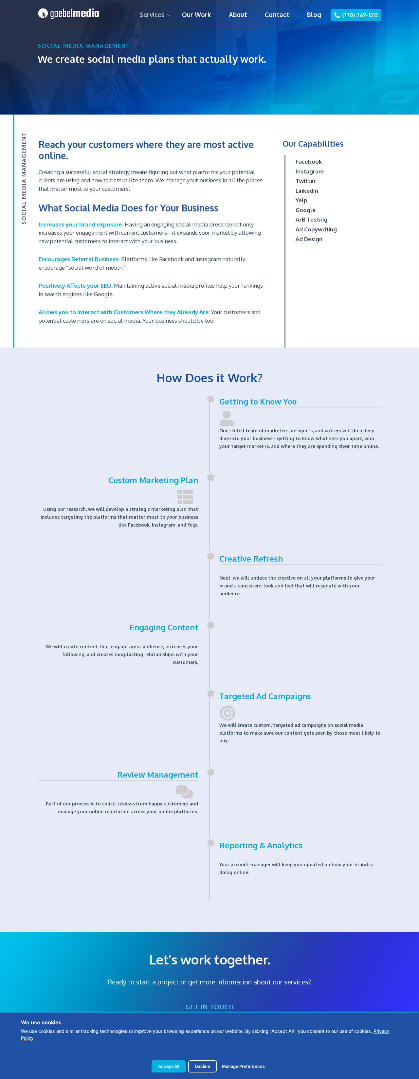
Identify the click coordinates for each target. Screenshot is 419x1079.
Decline (202, 1066)
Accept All (168, 1066)
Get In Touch (209, 1006)
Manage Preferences (243, 1066)
